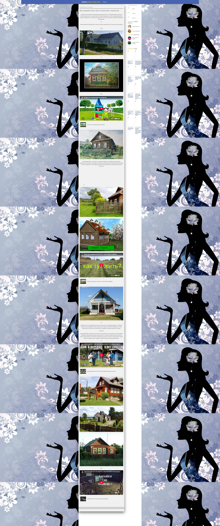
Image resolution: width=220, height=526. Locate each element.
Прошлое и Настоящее (87, 7)
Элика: (91, 2)
